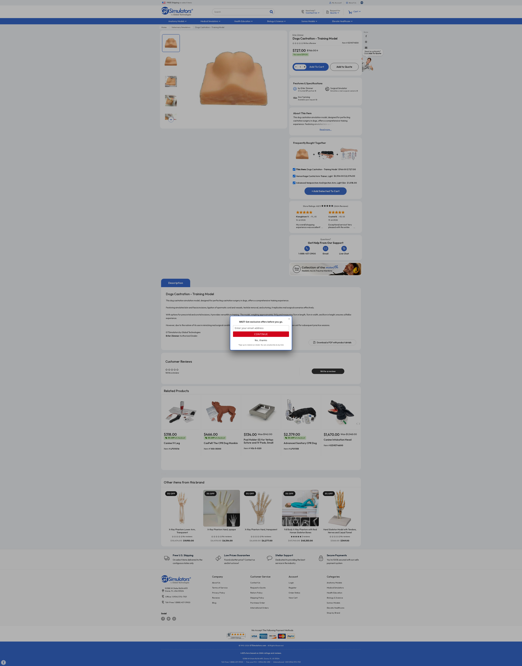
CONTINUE (261, 334)
